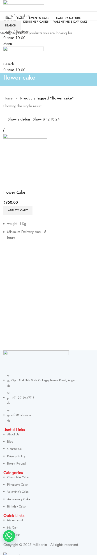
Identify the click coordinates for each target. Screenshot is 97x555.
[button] (9, 536)
